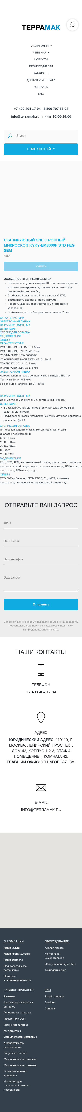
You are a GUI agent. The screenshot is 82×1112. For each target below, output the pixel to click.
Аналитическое (54, 947)
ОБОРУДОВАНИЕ (57, 941)
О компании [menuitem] (40, 45)
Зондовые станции (15, 1053)
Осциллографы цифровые (20, 1036)
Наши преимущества (17, 953)
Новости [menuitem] (41, 59)
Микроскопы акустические (20, 1059)
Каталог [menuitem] (40, 73)
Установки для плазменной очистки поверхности (16, 1085)
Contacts (50, 1008)
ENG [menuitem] (41, 93)
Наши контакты (13, 959)
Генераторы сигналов (17, 1012)
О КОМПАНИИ (14, 941)
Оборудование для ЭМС (60, 964)
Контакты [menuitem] (41, 86)
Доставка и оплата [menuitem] (41, 80)
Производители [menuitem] (41, 66)
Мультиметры (12, 1030)
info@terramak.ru (25, 116)
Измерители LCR (14, 1018)
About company (54, 996)
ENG (48, 989)
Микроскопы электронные (20, 1065)
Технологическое (55, 969)
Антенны (9, 996)
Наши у (8, 947)
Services (50, 1002)
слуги (16, 947)
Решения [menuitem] (40, 52)
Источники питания (16, 1024)
